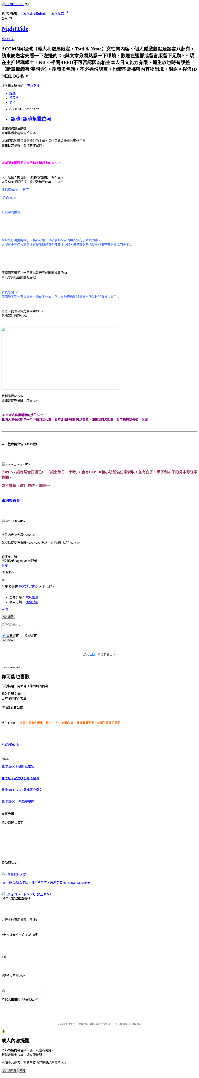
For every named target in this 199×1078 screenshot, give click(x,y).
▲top (5, 609)
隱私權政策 (121, 1024)
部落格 (14, 98)
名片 (12, 102)
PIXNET (70, 1024)
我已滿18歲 (9, 1070)
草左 (5, 565)
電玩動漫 (33, 85)
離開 (22, 1070)
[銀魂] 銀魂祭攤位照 (30, 118)
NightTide (15, 28)
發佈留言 (8, 640)
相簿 (12, 93)
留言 (32, 586)
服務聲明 (136, 1024)
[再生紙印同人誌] (14, 874)
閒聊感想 (32, 602)
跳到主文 (8, 39)
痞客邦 (23, 586)
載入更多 (8, 616)
